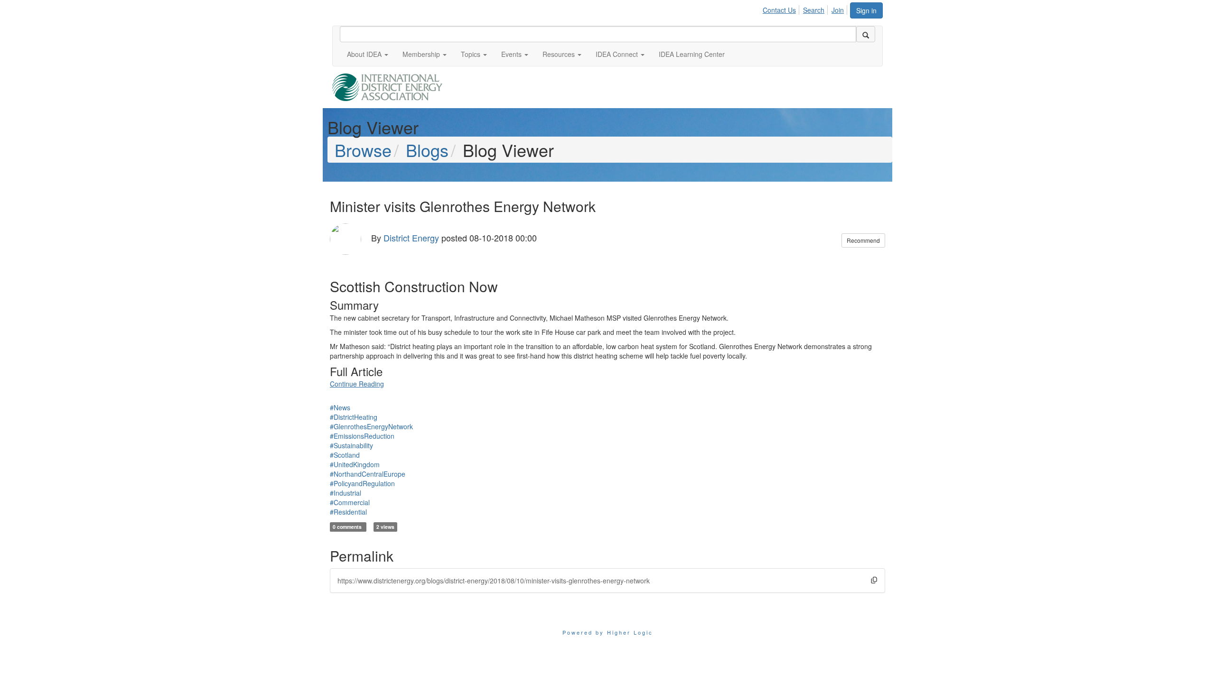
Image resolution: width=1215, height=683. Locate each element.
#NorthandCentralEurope (367, 474)
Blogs (427, 150)
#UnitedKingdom (355, 464)
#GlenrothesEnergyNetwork (371, 426)
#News (340, 407)
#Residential (348, 512)
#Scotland (345, 455)
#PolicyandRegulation (362, 483)
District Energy (411, 237)
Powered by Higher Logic (607, 632)
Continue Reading (357, 383)
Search (813, 10)
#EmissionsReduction (362, 436)
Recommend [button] (863, 240)
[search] (865, 34)
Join (838, 10)
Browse (363, 150)
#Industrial (345, 493)
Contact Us (779, 10)
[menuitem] (782, 8)
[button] (367, 54)
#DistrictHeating (353, 417)
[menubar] (806, 8)
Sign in (866, 10)
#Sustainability (351, 445)
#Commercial (350, 502)
